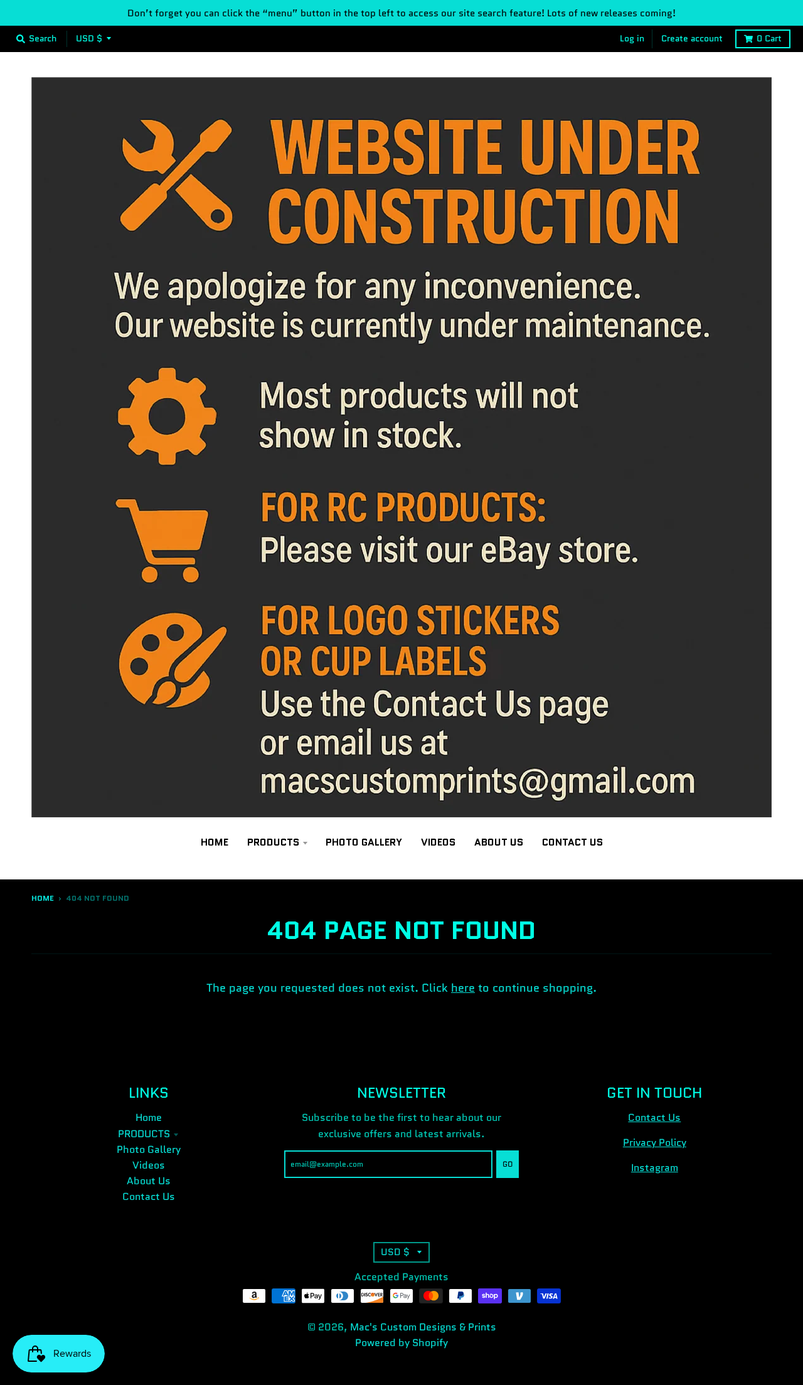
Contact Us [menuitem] (572, 842)
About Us (149, 1181)
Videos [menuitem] (438, 842)
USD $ (89, 39)
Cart (769, 39)
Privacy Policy (654, 1142)
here (463, 988)
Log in (632, 39)
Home (42, 898)
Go (508, 1164)
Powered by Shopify (401, 1342)
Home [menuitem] (214, 842)
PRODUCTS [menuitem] (273, 842)
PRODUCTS (144, 1134)
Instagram (654, 1167)
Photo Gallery (149, 1149)
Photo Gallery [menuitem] (364, 842)
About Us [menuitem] (498, 842)
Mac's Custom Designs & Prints (423, 1327)
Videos (148, 1165)
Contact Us (148, 1196)
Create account (692, 39)
